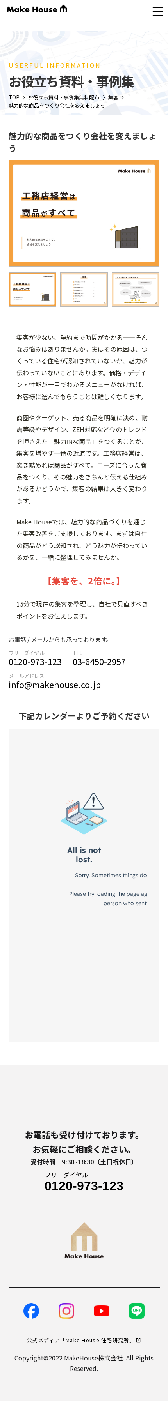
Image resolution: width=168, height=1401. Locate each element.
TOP (14, 97)
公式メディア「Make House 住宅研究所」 (81, 1340)
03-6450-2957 (99, 661)
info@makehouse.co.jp (55, 684)
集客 (113, 97)
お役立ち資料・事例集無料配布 (63, 97)
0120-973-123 (35, 661)
